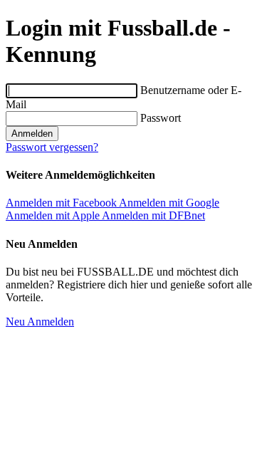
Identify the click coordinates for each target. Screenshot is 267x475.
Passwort (160, 118)
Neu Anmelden (40, 321)
